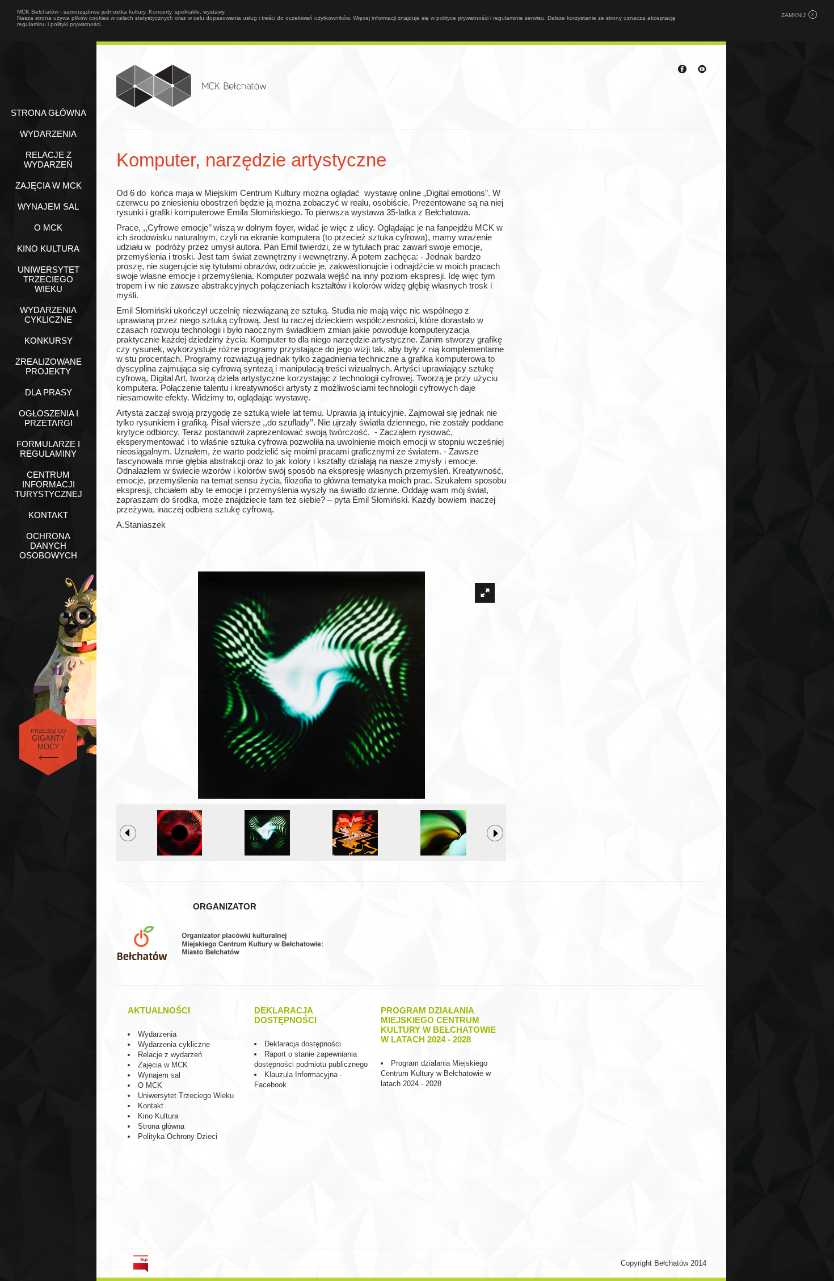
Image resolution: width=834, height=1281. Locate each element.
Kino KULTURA (48, 248)
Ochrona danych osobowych (48, 545)
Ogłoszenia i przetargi (48, 418)
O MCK (48, 227)
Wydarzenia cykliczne (48, 314)
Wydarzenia (48, 134)
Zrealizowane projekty (48, 366)
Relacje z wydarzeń (48, 159)
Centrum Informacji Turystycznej (48, 484)
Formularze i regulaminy (48, 448)
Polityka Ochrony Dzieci (177, 1136)
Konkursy (48, 340)
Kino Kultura (158, 1116)
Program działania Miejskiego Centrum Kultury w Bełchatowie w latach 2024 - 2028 (436, 1073)
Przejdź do (48, 739)
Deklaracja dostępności (302, 1044)
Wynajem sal (48, 206)
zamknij (793, 15)
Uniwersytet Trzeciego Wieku (48, 279)
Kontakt (48, 515)
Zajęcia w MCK (48, 185)
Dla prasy (48, 392)
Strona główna (48, 113)
